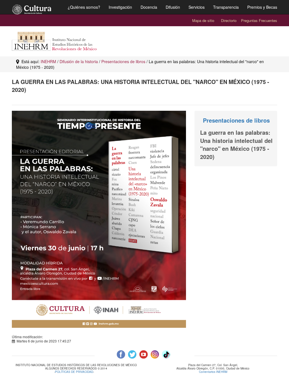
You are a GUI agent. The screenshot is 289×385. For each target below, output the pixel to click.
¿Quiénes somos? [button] (84, 7)
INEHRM (48, 61)
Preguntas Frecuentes (259, 20)
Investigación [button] (120, 7)
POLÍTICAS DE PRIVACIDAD (74, 372)
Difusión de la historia (79, 61)
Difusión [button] (173, 7)
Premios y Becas (262, 7)
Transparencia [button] (226, 7)
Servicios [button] (197, 7)
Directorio (229, 20)
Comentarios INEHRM (213, 372)
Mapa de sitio (203, 20)
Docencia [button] (149, 7)
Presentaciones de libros (123, 61)
